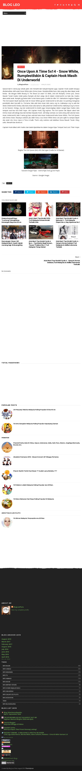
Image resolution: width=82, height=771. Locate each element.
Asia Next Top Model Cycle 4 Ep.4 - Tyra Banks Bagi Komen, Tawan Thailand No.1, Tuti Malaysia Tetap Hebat (40, 244)
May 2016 (5, 654)
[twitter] (57, 5)
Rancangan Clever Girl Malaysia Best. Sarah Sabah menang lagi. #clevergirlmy (12, 243)
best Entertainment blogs (8, 760)
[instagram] (60, 5)
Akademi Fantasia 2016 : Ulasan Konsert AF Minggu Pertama (36, 457)
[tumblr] (66, 5)
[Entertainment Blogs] (10, 758)
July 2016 (5, 649)
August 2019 (6, 639)
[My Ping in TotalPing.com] (6, 747)
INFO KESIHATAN (8, 698)
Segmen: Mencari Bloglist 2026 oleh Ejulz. (19, 719)
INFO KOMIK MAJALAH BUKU (11, 688)
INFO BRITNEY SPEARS (10, 685)
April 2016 (5, 657)
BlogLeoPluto (18, 607)
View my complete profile (20, 610)
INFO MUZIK (6, 666)
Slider (5, 701)
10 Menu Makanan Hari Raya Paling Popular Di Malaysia (33, 499)
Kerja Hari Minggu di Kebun (13, 724)
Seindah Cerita (9, 728)
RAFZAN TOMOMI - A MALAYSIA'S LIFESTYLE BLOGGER (24, 733)
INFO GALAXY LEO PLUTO (10, 694)
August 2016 (6, 647)
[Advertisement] (41, 29)
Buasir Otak (8, 738)
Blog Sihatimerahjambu (13, 712)
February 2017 (7, 644)
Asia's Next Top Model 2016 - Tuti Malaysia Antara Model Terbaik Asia (40, 220)
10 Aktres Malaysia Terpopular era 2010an (28, 518)
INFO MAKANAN (8, 672)
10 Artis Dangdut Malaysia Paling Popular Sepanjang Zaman (35, 423)
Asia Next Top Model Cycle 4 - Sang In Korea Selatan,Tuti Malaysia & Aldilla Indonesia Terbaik (67, 244)
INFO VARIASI (7, 669)
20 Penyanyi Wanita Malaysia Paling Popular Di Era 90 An (34, 409)
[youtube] (71, 5)
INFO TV (21, 67)
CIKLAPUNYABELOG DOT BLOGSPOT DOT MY (20, 717)
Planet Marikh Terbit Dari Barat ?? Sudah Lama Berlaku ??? (35, 471)
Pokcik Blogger (9, 722)
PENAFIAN (5, 438)
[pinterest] (69, 5)
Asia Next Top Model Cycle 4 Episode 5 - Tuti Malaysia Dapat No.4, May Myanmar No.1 (68, 220)
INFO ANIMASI (7, 678)
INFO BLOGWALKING (9, 704)
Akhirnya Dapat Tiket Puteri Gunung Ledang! (20, 729)
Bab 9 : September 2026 (12, 714)
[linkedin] (63, 5)
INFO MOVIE (6, 682)
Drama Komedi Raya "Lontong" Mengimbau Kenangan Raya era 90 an (11, 220)
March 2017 (6, 642)
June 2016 (5, 652)
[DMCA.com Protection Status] (8, 764)
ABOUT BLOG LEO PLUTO (11, 513)
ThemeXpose (30, 768)
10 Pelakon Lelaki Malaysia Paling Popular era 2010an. (33, 485)
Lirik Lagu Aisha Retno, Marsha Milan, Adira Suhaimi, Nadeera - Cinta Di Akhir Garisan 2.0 (36, 734)
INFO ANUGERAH (8, 691)
